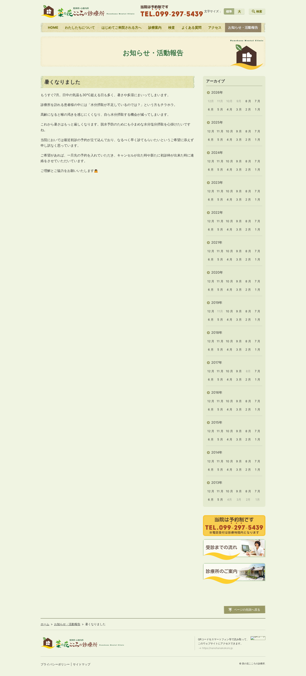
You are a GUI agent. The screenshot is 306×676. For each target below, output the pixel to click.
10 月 (229, 131)
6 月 (211, 109)
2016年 (216, 392)
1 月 (257, 109)
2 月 (248, 109)
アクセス (214, 27)
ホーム (45, 624)
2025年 (217, 122)
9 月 (239, 131)
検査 (171, 27)
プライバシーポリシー (55, 664)
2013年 (216, 482)
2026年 (217, 92)
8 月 (248, 101)
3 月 (239, 109)
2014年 (216, 452)
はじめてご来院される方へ (122, 27)
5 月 (220, 109)
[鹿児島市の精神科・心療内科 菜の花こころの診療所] (87, 11)
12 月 (210, 131)
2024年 (217, 152)
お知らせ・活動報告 (243, 27)
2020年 (217, 272)
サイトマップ (81, 664)
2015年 (216, 422)
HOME (53, 27)
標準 (229, 11)
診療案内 (155, 27)
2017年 (216, 362)
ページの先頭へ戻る (247, 609)
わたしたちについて (80, 27)
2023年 (217, 182)
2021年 (216, 242)
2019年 (216, 302)
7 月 (257, 101)
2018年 (216, 332)
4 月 (229, 109)
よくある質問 (192, 27)
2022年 (217, 212)
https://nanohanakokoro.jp (217, 648)
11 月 (220, 131)
